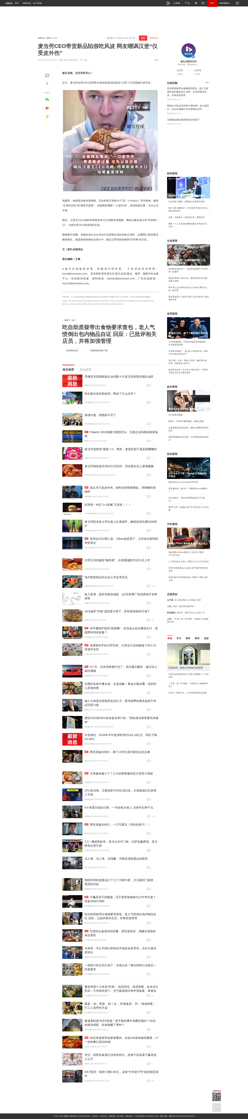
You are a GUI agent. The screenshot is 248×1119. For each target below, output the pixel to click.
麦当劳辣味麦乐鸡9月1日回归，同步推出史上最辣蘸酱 (119, 466)
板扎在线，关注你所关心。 (188, 65)
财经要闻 (172, 173)
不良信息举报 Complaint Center (146, 1116)
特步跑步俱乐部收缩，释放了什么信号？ (110, 393)
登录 (212, 3)
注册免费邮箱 (224, 3)
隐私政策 (129, 1116)
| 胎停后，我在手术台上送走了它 (186, 612)
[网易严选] (188, 3)
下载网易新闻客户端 (98, 350)
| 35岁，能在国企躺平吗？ (181, 606)
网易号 (49, 38)
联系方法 (103, 1116)
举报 (156, 60)
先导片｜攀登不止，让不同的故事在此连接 (187, 693)
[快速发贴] (47, 75)
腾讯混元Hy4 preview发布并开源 (183, 482)
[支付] (196, 3)
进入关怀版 (37, 3)
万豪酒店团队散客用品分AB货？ (183, 120)
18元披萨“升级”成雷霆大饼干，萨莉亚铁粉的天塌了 (117, 611)
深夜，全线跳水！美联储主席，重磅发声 (186, 217)
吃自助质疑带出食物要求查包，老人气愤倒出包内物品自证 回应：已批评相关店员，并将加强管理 (109, 334)
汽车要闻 (172, 524)
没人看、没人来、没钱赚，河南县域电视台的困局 (116, 858)
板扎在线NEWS (71, 60)
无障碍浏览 (26, 3)
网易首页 (9, 3)
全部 (207, 83)
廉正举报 (163, 1116)
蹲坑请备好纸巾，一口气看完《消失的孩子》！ (120, 824)
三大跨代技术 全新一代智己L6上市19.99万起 (188, 561)
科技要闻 (172, 454)
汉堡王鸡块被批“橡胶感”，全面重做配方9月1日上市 (117, 560)
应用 (16, 3)
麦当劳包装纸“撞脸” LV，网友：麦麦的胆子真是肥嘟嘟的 (121, 449)
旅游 (206, 638)
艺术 (179, 638)
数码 (197, 638)
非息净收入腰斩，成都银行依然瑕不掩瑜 (186, 201)
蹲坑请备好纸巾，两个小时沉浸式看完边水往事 (120, 752)
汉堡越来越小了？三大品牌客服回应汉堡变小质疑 (121, 773)
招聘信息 (112, 1116)
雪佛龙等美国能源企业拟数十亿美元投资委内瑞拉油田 (119, 376)
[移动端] (168, 3)
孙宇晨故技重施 (175, 415)
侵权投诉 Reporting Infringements (182, 1116)
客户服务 (120, 1116)
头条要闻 (172, 240)
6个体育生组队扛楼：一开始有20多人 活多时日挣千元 (119, 807)
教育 (188, 638)
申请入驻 (153, 38)
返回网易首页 (72, 350)
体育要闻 (172, 313)
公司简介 (95, 1116)
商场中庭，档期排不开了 (100, 415)
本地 (169, 638)
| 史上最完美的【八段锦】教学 (184, 600)
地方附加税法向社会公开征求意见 (106, 577)
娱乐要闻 (172, 386)
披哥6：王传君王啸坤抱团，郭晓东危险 (186, 421)
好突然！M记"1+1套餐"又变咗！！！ (108, 504)
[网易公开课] (177, 3)
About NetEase (84, 1116)
